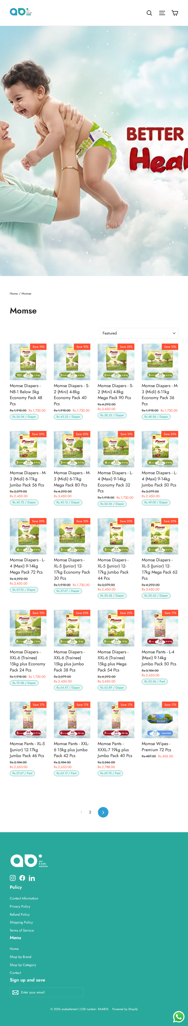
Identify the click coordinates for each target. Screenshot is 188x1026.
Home (14, 293)
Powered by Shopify (125, 1009)
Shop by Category (23, 964)
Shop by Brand (20, 956)
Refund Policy (20, 914)
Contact (15, 972)
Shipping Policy (21, 922)
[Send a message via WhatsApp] (179, 1017)
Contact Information (24, 898)
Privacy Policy (20, 906)
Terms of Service (22, 930)
